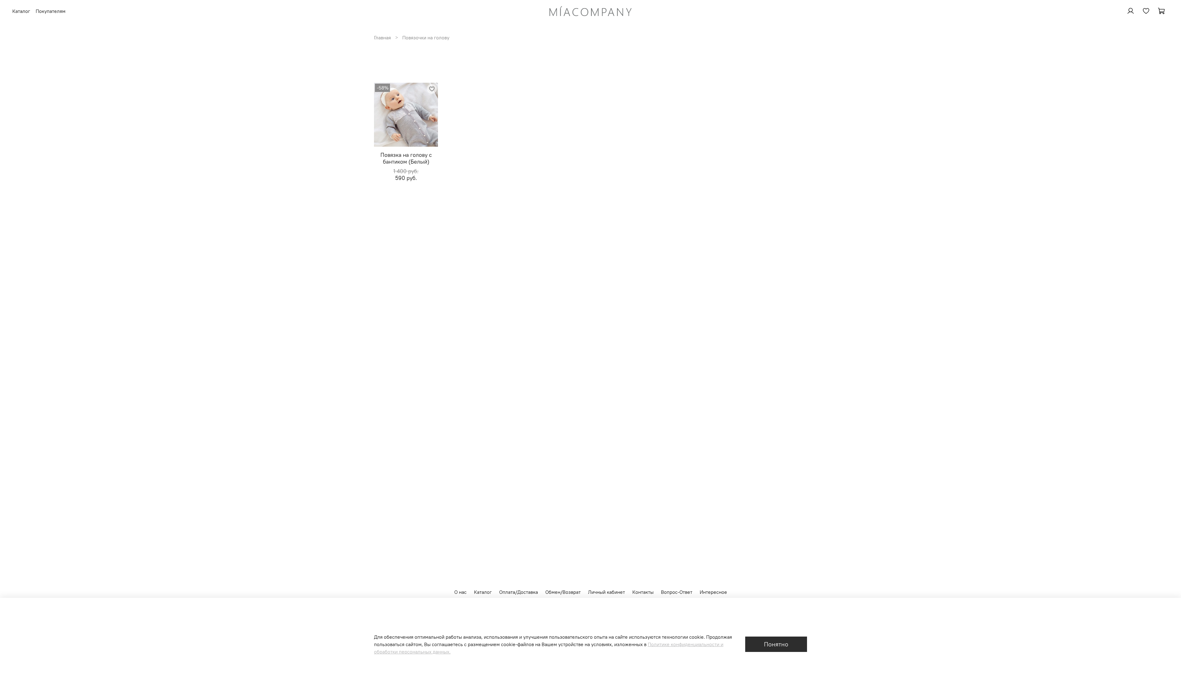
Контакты (643, 592)
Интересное (713, 592)
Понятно (776, 644)
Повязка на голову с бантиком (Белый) (406, 158)
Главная (382, 37)
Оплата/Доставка (518, 592)
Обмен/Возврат (563, 592)
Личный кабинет (606, 592)
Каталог (483, 592)
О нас (460, 592)
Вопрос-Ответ (676, 592)
